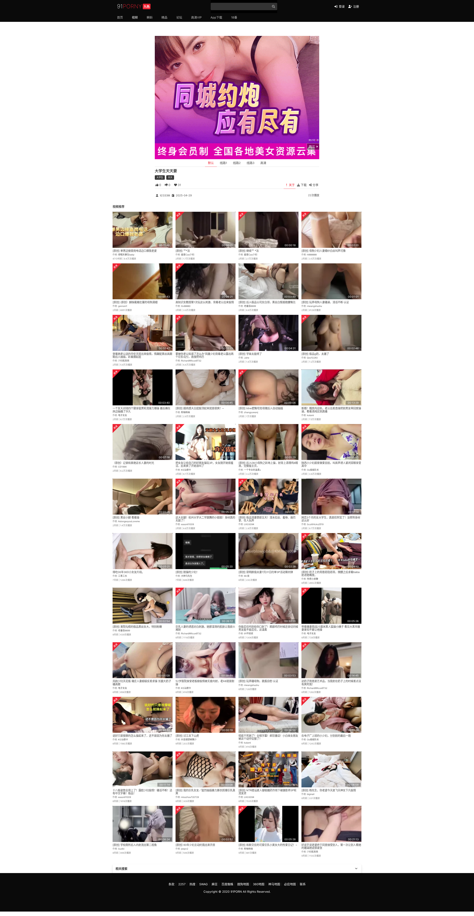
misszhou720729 (190, 797)
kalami (310, 415)
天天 (170, 177)
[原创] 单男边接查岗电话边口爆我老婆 (135, 250)
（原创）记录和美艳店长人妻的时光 (133, 462)
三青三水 (122, 576)
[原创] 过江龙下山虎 (187, 735)
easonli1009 (187, 524)
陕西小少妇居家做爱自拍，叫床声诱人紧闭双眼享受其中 (331, 464)
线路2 (237, 163)
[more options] (356, 868)
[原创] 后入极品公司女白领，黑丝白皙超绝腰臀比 (267, 302)
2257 (182, 884)
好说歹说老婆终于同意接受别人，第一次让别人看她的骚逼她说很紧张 (331, 846)
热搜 (192, 884)
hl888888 (312, 254)
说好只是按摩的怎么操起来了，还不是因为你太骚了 (142, 735)
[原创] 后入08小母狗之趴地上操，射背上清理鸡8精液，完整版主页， (268, 464)
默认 (211, 163)
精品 (164, 17)
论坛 (179, 17)
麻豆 (215, 884)
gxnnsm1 (122, 306)
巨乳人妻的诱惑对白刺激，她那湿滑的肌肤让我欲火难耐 (205, 628)
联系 (303, 884)
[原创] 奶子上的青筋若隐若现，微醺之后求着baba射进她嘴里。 (330, 573)
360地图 (258, 884)
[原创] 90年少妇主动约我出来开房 (195, 844)
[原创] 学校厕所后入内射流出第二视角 (135, 844)
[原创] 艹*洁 (183, 250)
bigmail (310, 794)
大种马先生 (186, 576)
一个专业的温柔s (252, 469)
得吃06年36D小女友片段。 (128, 572)
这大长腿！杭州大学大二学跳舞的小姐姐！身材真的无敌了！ (205, 519)
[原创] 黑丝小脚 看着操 (126, 517)
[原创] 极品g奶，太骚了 (315, 353)
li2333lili (165, 195)
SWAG (203, 884)
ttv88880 (186, 306)
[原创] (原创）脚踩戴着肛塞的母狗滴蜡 (135, 302)
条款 (171, 884)
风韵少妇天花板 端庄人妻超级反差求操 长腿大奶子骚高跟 (142, 682)
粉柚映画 (185, 412)
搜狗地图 (243, 884)
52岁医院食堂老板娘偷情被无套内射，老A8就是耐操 (205, 682)
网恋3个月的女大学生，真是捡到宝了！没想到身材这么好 (330, 519)
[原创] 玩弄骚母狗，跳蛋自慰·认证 (258, 681)
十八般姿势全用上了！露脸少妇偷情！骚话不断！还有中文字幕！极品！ (142, 792)
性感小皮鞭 (312, 578)
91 (133, 6)
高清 (263, 163)
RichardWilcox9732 (191, 360)
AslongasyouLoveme (129, 521)
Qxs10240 (312, 357)
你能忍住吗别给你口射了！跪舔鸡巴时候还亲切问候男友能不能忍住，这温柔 (268, 628)
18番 (234, 17)
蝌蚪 (150, 17)
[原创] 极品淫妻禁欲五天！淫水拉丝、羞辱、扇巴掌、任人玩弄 (267, 519)
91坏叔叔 (248, 633)
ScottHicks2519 (315, 524)
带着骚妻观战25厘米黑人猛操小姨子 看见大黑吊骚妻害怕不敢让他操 (330, 628)
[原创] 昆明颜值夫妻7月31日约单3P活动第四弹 (265, 572)
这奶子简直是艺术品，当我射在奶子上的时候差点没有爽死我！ (331, 682)
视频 (135, 17)
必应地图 (290, 884)
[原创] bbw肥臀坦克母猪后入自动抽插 (260, 408)
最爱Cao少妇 (187, 254)
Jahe (246, 357)
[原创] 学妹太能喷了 (250, 353)
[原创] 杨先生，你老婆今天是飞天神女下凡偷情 (328, 790)
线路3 (250, 163)
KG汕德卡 (186, 469)
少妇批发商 (123, 360)
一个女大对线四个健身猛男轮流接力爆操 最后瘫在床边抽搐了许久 (141, 410)
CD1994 (122, 466)
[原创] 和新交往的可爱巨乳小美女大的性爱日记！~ (267, 844)
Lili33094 (249, 524)
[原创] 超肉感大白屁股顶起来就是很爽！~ (200, 408)
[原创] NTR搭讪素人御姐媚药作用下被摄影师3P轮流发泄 (267, 792)
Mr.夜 (246, 576)
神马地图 (274, 884)
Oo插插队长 (313, 469)
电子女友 (122, 415)
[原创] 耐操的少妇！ (187, 572)
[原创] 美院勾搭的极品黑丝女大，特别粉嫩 (137, 626)
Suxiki (121, 848)
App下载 (216, 17)
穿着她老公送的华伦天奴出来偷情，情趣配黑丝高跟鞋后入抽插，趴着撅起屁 (142, 355)
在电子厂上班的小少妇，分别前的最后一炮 (326, 735)
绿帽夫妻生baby (126, 254)
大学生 (159, 177)
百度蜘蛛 (227, 884)
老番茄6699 (250, 306)
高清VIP (196, 17)
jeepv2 (184, 848)
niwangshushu (314, 306)
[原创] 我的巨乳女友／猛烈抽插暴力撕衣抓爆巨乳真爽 (205, 792)
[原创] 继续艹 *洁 (248, 250)
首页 (120, 17)
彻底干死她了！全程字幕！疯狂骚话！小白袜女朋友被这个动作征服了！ (268, 737)
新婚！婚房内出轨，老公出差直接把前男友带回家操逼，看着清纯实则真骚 (331, 410)
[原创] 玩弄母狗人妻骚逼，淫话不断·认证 (325, 302)
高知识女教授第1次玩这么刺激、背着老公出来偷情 (205, 302)
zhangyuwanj (251, 412)
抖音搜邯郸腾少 (189, 739)
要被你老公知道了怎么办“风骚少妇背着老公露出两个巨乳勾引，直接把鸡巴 (204, 355)
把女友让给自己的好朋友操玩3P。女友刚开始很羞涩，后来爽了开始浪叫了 (204, 464)
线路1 (223, 163)
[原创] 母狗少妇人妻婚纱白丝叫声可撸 (323, 250)
